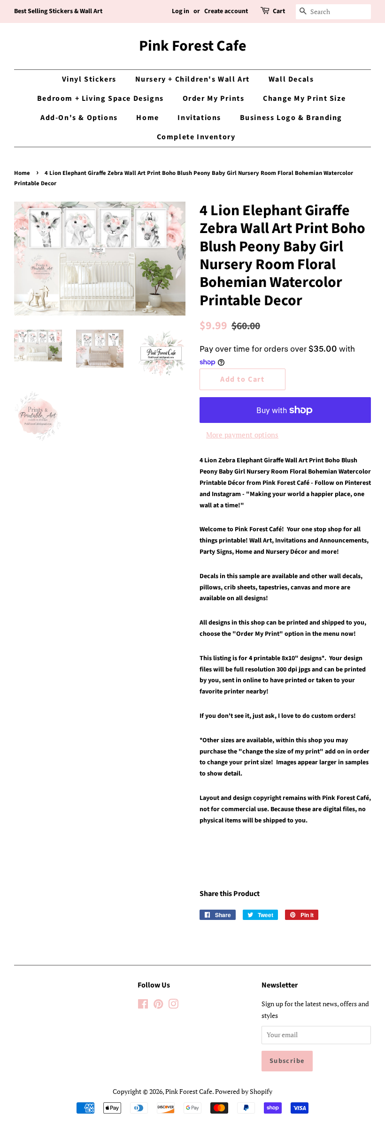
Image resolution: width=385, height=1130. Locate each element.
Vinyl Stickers (89, 79)
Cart (279, 11)
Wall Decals (291, 79)
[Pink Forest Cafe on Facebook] (143, 1005)
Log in (180, 11)
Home (147, 118)
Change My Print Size (304, 98)
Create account (226, 11)
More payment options (242, 434)
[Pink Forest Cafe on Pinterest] (158, 1005)
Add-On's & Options (79, 118)
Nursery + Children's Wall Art (192, 79)
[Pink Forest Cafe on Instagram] (173, 1005)
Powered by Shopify (243, 1091)
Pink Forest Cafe (192, 46)
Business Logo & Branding (291, 118)
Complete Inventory (196, 137)
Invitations (199, 118)
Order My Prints (214, 98)
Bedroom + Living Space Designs (100, 98)
